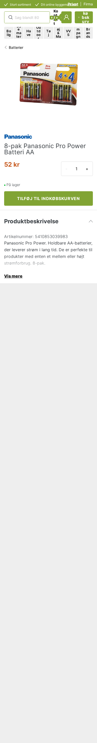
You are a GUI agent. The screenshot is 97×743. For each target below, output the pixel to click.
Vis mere (13, 276)
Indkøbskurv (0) (85, 17)
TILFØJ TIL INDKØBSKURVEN (48, 198)
